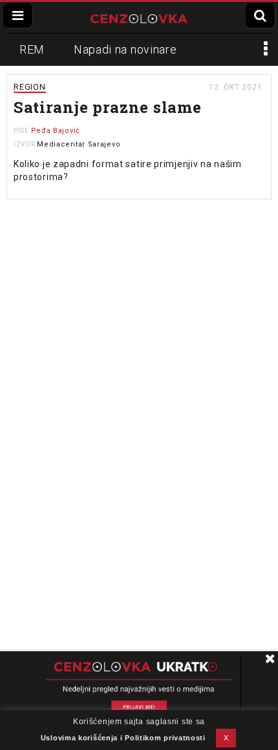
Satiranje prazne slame (107, 107)
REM (32, 49)
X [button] (226, 738)
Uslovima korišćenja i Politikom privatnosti (123, 738)
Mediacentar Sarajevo (78, 144)
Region (30, 87)
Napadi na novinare (125, 49)
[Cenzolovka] (139, 17)
